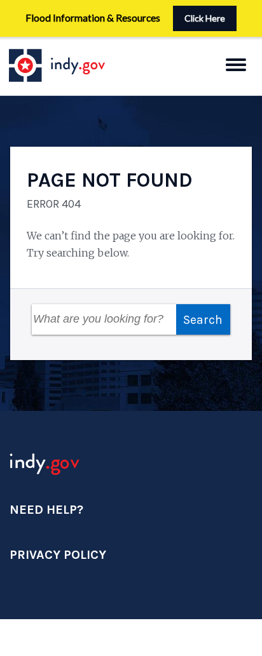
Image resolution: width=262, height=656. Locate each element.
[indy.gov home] (69, 65)
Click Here (204, 18)
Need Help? (46, 509)
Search (203, 319)
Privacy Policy (58, 554)
